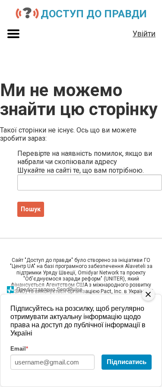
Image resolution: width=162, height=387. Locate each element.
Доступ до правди (94, 14)
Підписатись (126, 361)
